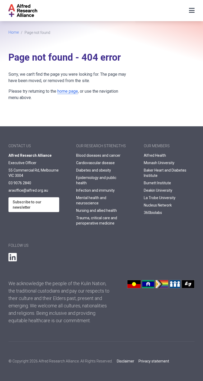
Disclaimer (125, 361)
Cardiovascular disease (95, 163)
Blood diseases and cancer (98, 155)
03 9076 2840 (19, 183)
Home (13, 32)
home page (67, 91)
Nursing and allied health (96, 210)
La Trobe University (160, 198)
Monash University (159, 163)
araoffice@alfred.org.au (28, 190)
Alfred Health (155, 155)
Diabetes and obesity (93, 170)
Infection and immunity (95, 190)
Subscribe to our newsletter (27, 204)
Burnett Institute (157, 183)
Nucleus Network (158, 205)
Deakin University (158, 190)
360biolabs (153, 212)
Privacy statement (154, 361)
